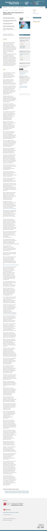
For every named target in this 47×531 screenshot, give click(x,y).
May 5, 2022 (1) (22, 47)
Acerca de (5, 7)
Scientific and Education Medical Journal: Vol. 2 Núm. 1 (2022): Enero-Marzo (17, 492)
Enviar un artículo (37, 17)
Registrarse (39, 1)
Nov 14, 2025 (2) (22, 46)
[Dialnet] (13, 507)
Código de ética (21, 7)
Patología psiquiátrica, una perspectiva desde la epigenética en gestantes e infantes (17, 491)
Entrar (43, 1)
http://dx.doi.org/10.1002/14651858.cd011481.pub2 (10, 264)
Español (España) (35, 13)
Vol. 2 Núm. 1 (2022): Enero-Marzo (14, 10)
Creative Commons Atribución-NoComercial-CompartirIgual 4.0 (23, 72)
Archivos (14, 7)
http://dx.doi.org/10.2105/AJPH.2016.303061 (9, 208)
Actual (10, 7)
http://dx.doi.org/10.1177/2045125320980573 (10, 313)
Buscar (41, 7)
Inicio (4, 10)
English (34, 12)
